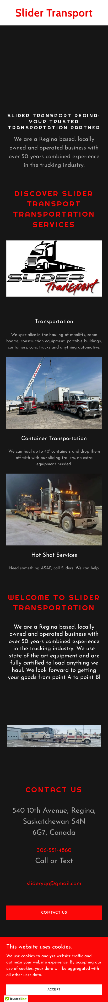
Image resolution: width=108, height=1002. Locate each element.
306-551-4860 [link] (54, 851)
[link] (54, 15)
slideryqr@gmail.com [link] (54, 884)
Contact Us (54, 913)
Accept (54, 989)
